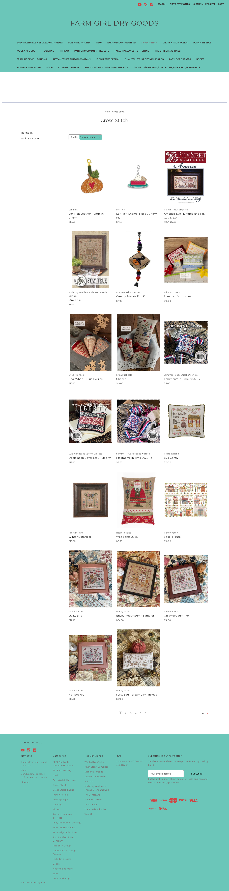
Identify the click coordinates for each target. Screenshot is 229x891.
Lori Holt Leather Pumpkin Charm (86, 215)
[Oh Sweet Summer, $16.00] (186, 578)
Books (200, 59)
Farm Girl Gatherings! (121, 42)
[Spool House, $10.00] (186, 500)
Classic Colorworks (95, 776)
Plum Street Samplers (96, 766)
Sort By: (74, 137)
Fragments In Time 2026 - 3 (134, 457)
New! (99, 42)
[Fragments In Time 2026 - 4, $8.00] (186, 342)
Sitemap (25, 782)
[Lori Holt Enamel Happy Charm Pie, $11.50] (138, 177)
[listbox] (90, 137)
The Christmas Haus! (168, 50)
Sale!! (49, 67)
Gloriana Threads (93, 771)
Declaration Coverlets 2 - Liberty (90, 457)
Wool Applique (26, 50)
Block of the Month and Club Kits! (106, 67)
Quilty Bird (75, 615)
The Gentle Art (92, 794)
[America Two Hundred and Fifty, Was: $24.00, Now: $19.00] (186, 177)
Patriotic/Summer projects (91, 50)
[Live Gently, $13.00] (186, 421)
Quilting (49, 50)
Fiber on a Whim (93, 799)
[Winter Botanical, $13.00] (90, 500)
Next (202, 713)
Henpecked (76, 694)
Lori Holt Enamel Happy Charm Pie (137, 215)
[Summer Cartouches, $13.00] (186, 259)
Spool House (172, 536)
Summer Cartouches (177, 296)
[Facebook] (151, 4)
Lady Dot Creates (180, 59)
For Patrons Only (79, 42)
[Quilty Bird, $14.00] (90, 578)
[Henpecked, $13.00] (90, 657)
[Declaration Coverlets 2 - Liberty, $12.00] (90, 421)
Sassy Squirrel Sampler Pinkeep (137, 694)
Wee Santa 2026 (127, 536)
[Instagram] (145, 4)
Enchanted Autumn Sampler (135, 615)
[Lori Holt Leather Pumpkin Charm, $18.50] (90, 177)
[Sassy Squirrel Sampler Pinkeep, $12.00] (138, 657)
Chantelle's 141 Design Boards (144, 59)
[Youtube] (139, 4)
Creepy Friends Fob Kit (131, 296)
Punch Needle (202, 42)
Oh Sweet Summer (176, 615)
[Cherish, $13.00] (138, 342)
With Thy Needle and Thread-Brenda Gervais (96, 788)
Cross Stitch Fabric (175, 42)
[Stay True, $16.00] (90, 259)
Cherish (121, 379)
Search (162, 4)
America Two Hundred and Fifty (184, 213)
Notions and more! (29, 67)
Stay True (75, 300)
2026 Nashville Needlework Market (40, 42)
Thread (64, 50)
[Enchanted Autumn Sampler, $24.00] (138, 578)
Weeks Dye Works (94, 762)
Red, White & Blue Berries (85, 379)
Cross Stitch (149, 42)
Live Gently (171, 457)
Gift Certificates (180, 4)
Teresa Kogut (91, 804)
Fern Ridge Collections (32, 59)
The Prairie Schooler (95, 809)
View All (88, 814)
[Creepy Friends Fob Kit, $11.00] (138, 259)
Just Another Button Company (71, 59)
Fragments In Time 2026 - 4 (182, 379)
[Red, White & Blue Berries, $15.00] (90, 342)
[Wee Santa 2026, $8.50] (138, 500)
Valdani (88, 781)
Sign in (197, 4)
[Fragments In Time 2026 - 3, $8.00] (138, 421)
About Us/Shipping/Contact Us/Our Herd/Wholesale (167, 67)
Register (210, 4)
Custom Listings (68, 67)
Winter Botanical (80, 536)
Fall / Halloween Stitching (131, 50)
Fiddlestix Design (108, 59)
